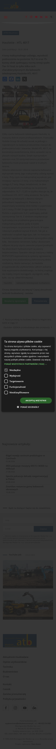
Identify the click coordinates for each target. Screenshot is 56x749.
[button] (28, 364)
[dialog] (28, 374)
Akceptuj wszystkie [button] (36, 400)
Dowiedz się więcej (41, 359)
